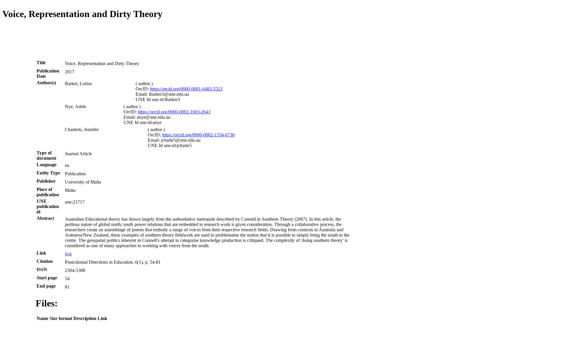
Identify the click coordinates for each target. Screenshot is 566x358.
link (68, 253)
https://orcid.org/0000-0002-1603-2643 (174, 111)
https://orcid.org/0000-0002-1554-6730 (198, 134)
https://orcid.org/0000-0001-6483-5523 (186, 88)
